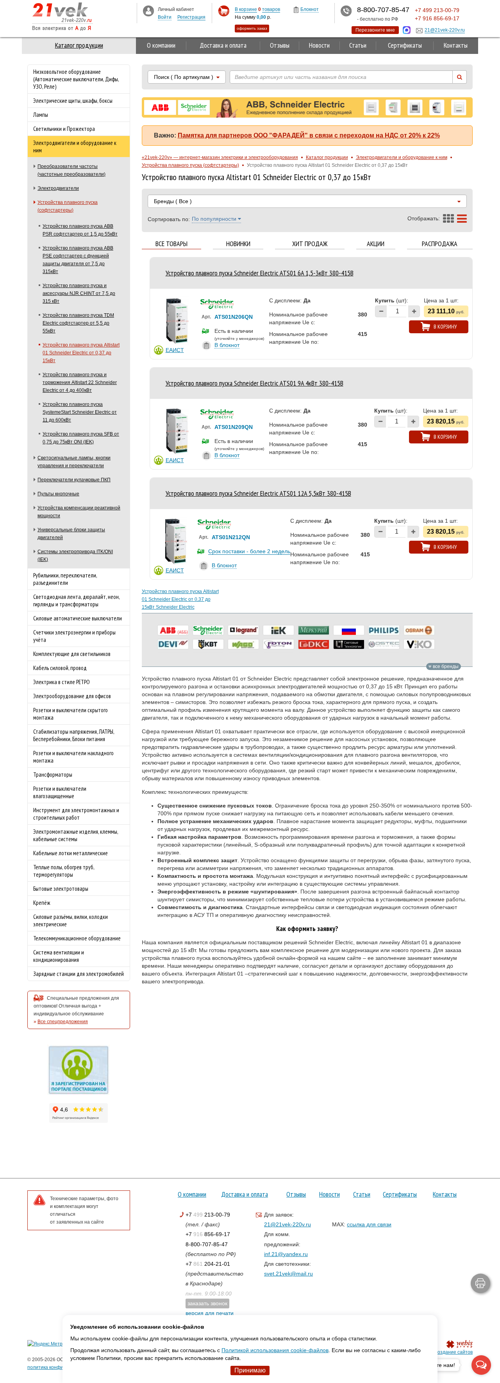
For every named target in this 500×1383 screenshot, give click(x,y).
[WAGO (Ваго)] (243, 644)
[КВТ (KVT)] (208, 644)
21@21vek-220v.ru (287, 1224)
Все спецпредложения (63, 1021)
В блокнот (226, 345)
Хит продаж (309, 244)
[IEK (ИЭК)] (278, 630)
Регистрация (191, 17)
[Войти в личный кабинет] (148, 10)
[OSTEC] (384, 644)
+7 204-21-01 (208, 1264)
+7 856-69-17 (208, 1234)
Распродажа (439, 244)
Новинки (238, 244)
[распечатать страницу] (480, 1283)
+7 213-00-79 (208, 1214)
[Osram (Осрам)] (419, 630)
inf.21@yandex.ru (286, 1254)
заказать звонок (207, 1303)
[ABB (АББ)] (173, 630)
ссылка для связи (369, 1224)
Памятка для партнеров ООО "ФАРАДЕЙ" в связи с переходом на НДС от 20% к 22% (309, 135)
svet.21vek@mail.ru (288, 1273)
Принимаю (250, 1370)
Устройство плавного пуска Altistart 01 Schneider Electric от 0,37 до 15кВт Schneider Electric (180, 599)
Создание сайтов (453, 1352)
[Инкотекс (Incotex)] (313, 630)
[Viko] (419, 644)
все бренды (445, 666)
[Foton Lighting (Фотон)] (278, 644)
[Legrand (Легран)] (243, 630)
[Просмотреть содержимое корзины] (223, 11)
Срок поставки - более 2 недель (249, 551)
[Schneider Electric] (208, 630)
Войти (164, 17)
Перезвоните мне (375, 30)
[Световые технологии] (348, 644)
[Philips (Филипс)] (384, 630)
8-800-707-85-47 (207, 1244)
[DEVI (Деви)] (173, 644)
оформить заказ (252, 28)
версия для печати (210, 1313)
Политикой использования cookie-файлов (275, 1350)
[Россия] (348, 630)
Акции (375, 244)
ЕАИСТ (175, 350)
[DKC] (313, 644)
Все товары (171, 244)
